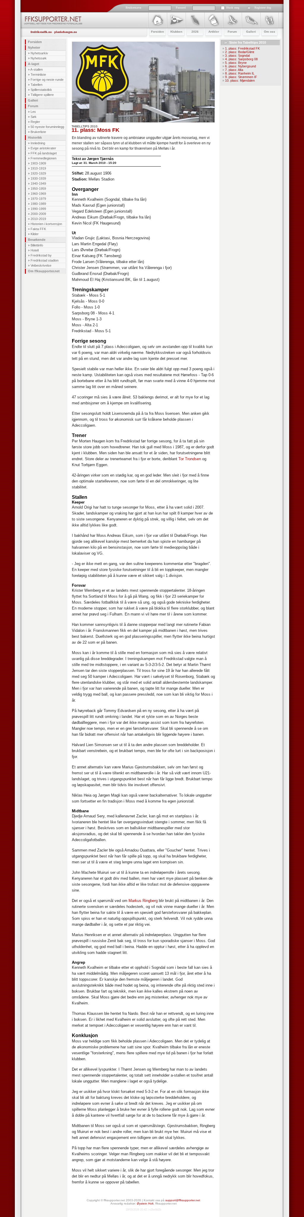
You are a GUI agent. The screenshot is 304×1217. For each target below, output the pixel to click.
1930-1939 (38, 178)
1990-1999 (38, 209)
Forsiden (35, 42)
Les (33, 111)
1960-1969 (38, 193)
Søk (34, 116)
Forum (33, 106)
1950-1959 (38, 188)
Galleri (33, 100)
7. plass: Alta (234, 70)
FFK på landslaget (44, 153)
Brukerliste (38, 132)
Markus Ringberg (143, 900)
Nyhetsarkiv (39, 53)
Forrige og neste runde (47, 79)
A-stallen (36, 69)
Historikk (35, 137)
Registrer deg (262, 7)
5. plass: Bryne (236, 62)
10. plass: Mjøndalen (240, 80)
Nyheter (34, 47)
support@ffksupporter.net (182, 1200)
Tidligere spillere (42, 94)
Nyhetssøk (39, 58)
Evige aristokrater (43, 148)
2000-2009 (38, 214)
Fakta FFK (38, 229)
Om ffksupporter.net (44, 271)
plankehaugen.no (65, 32)
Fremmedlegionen (43, 158)
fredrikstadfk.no (41, 32)
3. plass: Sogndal (237, 55)
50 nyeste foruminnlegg (47, 127)
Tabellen (36, 84)
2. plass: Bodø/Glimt (239, 52)
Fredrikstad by (41, 255)
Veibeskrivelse (41, 265)
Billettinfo (37, 245)
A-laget (33, 64)
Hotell (35, 250)
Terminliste (38, 74)
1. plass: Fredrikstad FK (242, 48)
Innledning (38, 143)
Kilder (35, 234)
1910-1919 (38, 168)
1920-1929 (38, 173)
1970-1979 (38, 198)
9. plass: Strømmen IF (241, 77)
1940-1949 (38, 183)
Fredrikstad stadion (44, 260)
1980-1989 (38, 203)
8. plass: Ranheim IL (239, 73)
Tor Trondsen (189, 459)
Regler (35, 122)
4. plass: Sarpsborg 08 (241, 59)
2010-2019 (38, 219)
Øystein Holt (145, 1203)
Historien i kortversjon (46, 224)
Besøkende (36, 239)
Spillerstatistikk (41, 89)
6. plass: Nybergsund (240, 66)
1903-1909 (38, 163)
